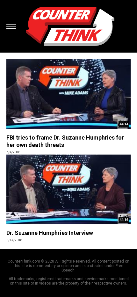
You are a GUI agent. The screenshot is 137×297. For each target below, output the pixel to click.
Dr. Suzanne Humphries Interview (49, 232)
